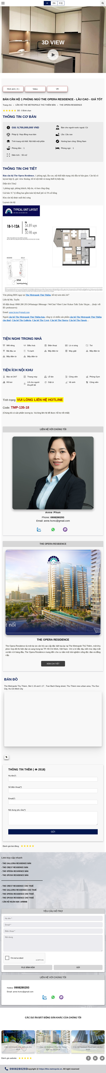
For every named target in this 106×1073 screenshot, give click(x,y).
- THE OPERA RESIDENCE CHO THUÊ (17, 894)
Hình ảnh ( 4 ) (13, 89)
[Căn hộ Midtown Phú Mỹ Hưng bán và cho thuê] (18, 1041)
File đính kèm (28, 967)
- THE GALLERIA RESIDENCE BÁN (16, 863)
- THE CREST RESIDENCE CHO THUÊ (17, 886)
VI (47, 3)
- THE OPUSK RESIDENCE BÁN (14, 875)
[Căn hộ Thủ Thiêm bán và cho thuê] (88, 1041)
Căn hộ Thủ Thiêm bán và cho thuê (88, 1048)
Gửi (53, 832)
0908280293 (21, 987)
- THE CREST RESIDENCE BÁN (14, 867)
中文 (61, 3)
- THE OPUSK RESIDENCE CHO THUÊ (17, 898)
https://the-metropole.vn (50, 1069)
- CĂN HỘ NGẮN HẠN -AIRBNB (14, 902)
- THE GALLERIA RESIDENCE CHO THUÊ (19, 890)
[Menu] (3, 3)
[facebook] (45, 997)
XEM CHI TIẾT (53, 664)
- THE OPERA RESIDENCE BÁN (14, 871)
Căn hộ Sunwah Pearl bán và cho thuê (53, 1048)
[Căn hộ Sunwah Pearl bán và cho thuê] (53, 1041)
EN (54, 3)
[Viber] (61, 997)
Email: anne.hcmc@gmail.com (53, 520)
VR (57, 89)
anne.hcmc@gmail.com (23, 992)
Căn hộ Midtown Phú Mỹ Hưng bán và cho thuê (18, 1048)
